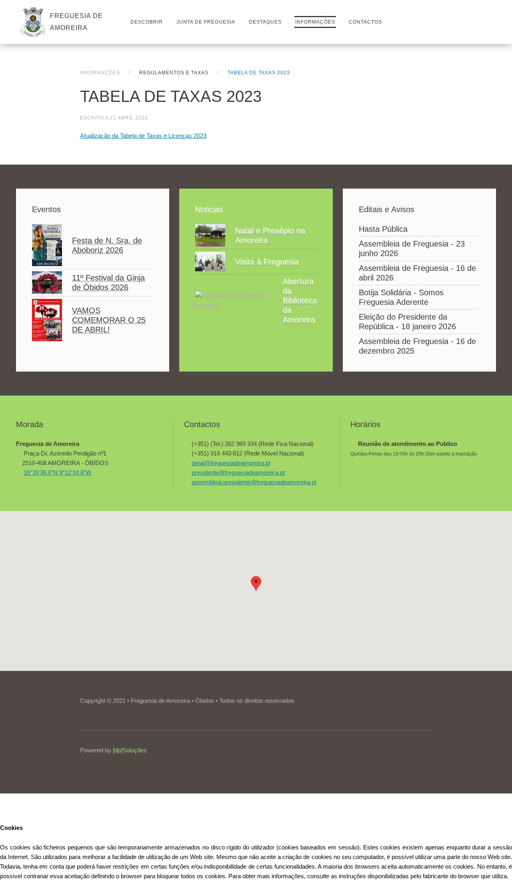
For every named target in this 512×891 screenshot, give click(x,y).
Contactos (365, 22)
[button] (256, 583)
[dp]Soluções (130, 750)
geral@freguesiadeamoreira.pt (231, 462)
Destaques (265, 22)
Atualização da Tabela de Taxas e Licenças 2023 (143, 135)
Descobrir (146, 22)
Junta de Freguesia (205, 22)
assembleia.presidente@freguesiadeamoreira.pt (254, 482)
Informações (315, 22)
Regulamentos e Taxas (173, 73)
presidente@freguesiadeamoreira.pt (238, 472)
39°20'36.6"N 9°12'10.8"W (57, 472)
